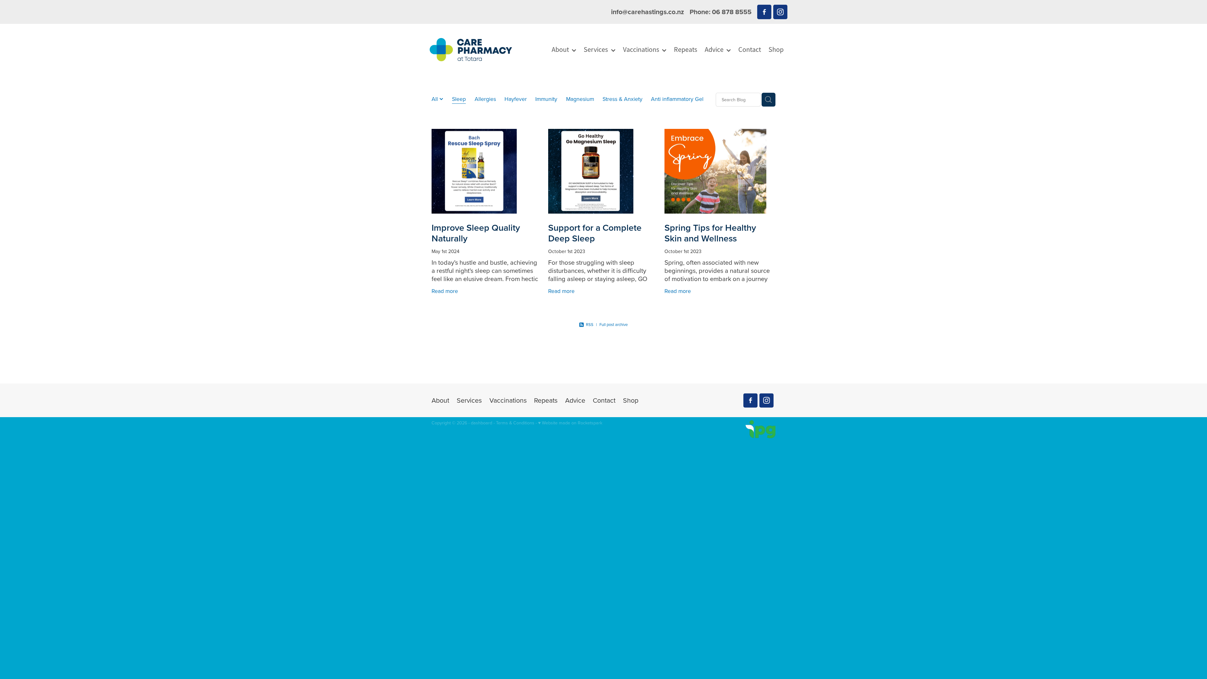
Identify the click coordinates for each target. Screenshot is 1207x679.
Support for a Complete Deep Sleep (595, 233)
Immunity (546, 99)
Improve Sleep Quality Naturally (476, 233)
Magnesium (580, 99)
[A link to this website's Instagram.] (780, 12)
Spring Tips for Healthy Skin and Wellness (710, 233)
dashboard (481, 423)
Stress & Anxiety (622, 99)
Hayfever (515, 99)
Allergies (485, 99)
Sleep (459, 99)
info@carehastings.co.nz (647, 12)
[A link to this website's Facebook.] (764, 12)
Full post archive (613, 324)
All (435, 99)
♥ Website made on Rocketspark (570, 423)
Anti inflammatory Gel (677, 99)
